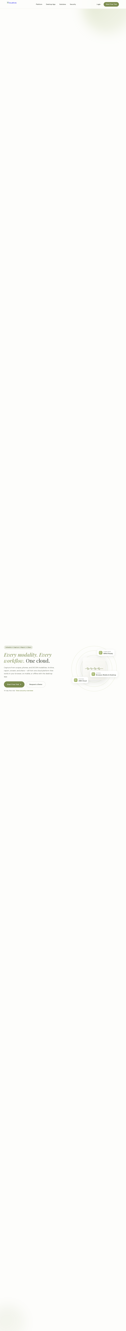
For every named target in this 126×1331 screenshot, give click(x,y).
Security (73, 4)
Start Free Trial (111, 4)
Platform (39, 4)
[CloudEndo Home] (12, 4)
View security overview (24, 691)
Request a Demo (35, 684)
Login (99, 4)
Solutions (62, 4)
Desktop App (50, 4)
